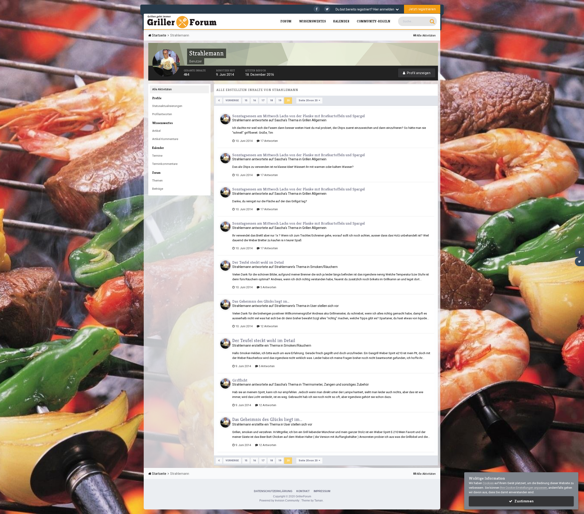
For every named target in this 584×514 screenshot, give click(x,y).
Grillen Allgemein (314, 120)
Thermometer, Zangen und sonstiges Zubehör (335, 384)
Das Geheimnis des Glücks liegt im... (260, 301)
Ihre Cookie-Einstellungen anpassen (523, 487)
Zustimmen (523, 501)
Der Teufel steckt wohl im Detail (258, 262)
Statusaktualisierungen (167, 106)
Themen (157, 180)
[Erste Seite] (219, 100)
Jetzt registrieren (422, 9)
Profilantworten (162, 114)
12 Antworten (269, 326)
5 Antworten (268, 287)
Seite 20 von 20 (309, 100)
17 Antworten (269, 141)
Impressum (322, 491)
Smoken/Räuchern (324, 267)
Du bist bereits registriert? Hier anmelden (366, 9)
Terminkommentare (164, 164)
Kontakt (303, 491)
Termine (157, 155)
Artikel (156, 130)
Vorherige (232, 100)
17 (262, 100)
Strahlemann (241, 120)
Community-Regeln (373, 21)
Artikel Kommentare (165, 139)
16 (254, 100)
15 (246, 100)
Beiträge (157, 188)
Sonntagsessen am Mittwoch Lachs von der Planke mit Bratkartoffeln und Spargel (298, 115)
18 (271, 100)
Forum (286, 21)
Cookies (488, 483)
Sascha (279, 120)
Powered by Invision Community (279, 500)
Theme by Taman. (312, 500)
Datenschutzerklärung (273, 491)
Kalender (341, 21)
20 (288, 100)
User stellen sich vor (324, 306)
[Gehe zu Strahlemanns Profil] (225, 119)
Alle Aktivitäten (162, 89)
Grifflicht (239, 380)
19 (279, 100)
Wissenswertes (312, 21)
